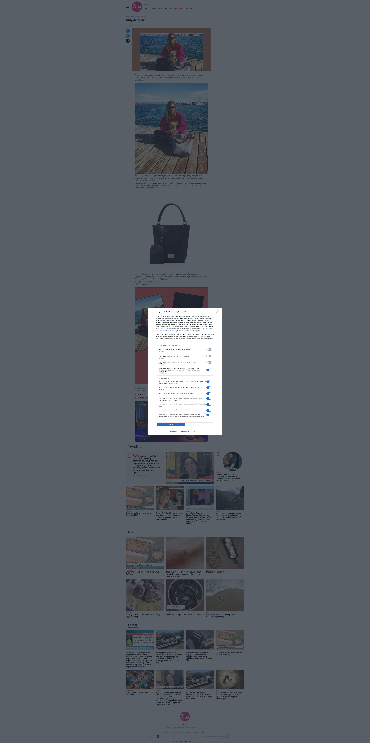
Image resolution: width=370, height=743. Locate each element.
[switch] (208, 349)
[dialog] (185, 371)
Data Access (185, 431)
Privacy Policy (196, 431)
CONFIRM (171, 424)
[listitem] (185, 345)
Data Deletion (174, 431)
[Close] (218, 312)
